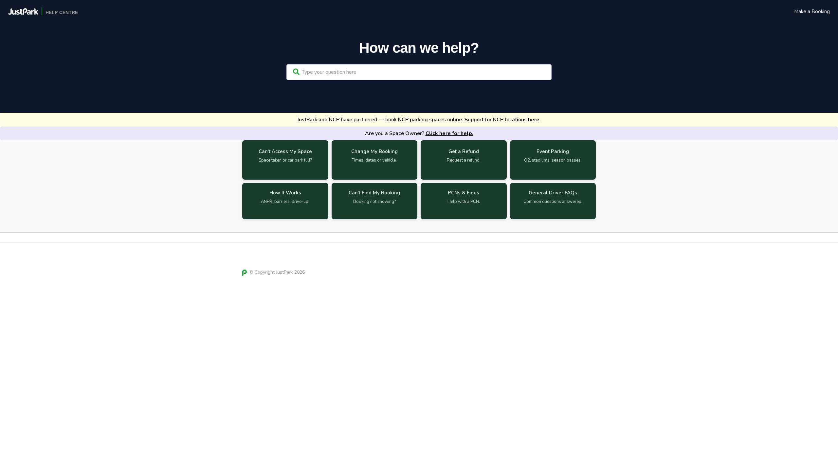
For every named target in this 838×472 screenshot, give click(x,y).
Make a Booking (812, 11)
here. (534, 119)
